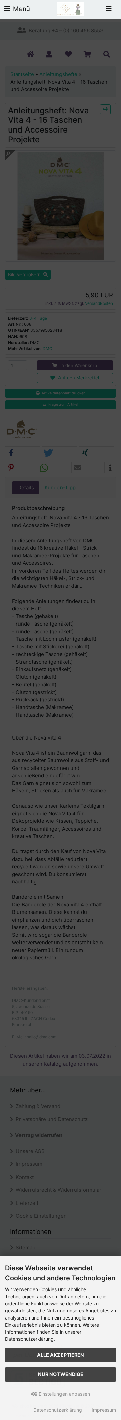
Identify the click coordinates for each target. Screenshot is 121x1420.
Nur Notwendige (60, 1374)
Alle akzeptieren (60, 1355)
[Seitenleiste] (109, 9)
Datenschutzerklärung (57, 1410)
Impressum (104, 1410)
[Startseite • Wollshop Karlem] (70, 8)
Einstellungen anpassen (63, 1394)
